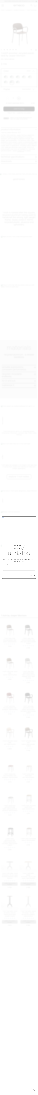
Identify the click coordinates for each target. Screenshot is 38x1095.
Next (31, 575)
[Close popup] (33, 519)
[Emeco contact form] (33, 1090)
